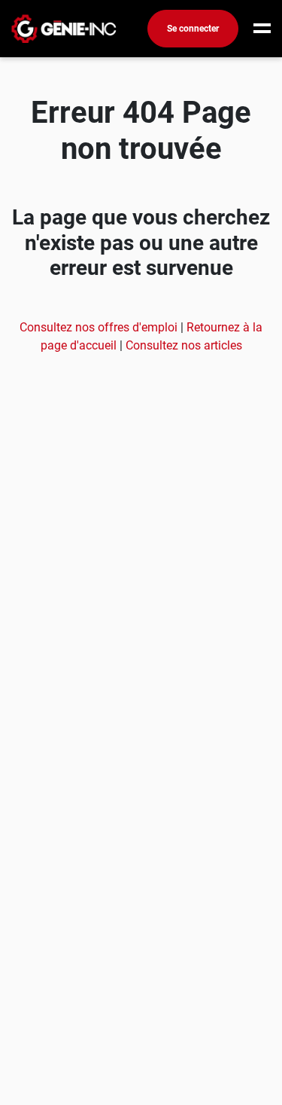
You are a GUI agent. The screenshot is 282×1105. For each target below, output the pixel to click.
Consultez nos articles (184, 345)
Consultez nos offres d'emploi (100, 327)
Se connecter (193, 28)
